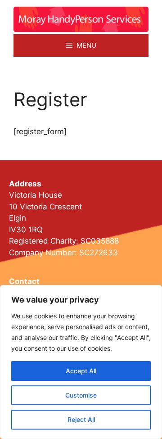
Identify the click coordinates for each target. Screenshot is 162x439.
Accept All (81, 371)
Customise (81, 395)
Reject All (81, 419)
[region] (81, 362)
